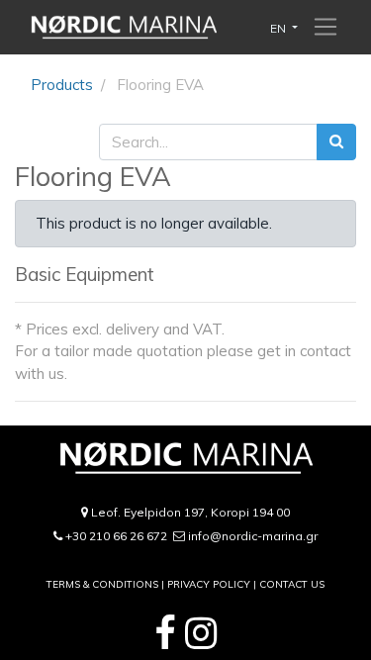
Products (62, 84)
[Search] (336, 142)
